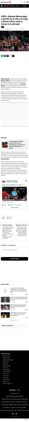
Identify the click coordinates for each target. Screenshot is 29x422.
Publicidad (6, 407)
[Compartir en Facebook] (5, 56)
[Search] (22, 2)
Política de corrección (21, 402)
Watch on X (22, 188)
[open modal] (27, 2)
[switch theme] (25, 2)
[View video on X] (14, 193)
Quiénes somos (14, 393)
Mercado (6, 6)
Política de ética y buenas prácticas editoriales (14, 399)
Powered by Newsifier (14, 416)
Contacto (12, 407)
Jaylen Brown (5, 159)
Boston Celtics (5, 80)
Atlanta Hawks (5, 79)
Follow (15, 182)
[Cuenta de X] (13, 414)
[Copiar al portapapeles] (13, 56)
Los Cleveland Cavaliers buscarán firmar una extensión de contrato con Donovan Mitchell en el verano (17, 145)
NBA (3, 26)
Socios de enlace (21, 407)
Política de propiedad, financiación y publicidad (14, 404)
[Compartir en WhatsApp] (2, 56)
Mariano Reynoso (8, 28)
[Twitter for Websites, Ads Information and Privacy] (26, 202)
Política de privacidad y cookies (14, 396)
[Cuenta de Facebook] (16, 414)
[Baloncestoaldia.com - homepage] (6, 2)
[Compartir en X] (7, 56)
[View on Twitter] (26, 181)
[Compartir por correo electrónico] (10, 56)
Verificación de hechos (8, 402)
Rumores (12, 6)
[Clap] (3, 217)
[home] (2, 6)
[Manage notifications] (26, 419)
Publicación (14, 258)
